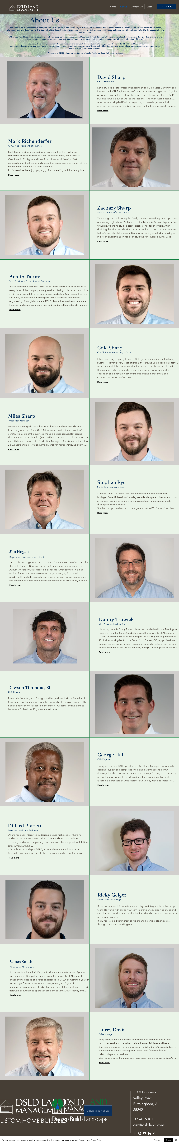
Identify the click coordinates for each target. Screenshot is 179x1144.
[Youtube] (144, 1133)
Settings (157, 1140)
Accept (168, 1140)
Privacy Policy (96, 1140)
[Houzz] (149, 1133)
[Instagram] (140, 1133)
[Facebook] (135, 1133)
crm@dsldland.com (148, 1125)
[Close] (176, 1140)
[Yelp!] (154, 1133)
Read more (102, 110)
